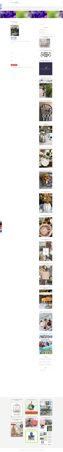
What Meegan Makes (16, 3)
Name (12, 52)
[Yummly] (1, 228)
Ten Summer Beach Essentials (43, 29)
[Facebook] (1, 4)
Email (12, 56)
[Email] (1, 7)
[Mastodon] (1, 6)
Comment (12, 43)
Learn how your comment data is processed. (28, 67)
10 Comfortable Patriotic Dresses (43, 32)
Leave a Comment (20, 23)
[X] (1, 224)
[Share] (1, 9)
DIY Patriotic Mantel (41, 31)
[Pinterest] (1, 226)
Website (12, 60)
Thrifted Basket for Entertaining (43, 30)
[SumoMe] (1, 231)
